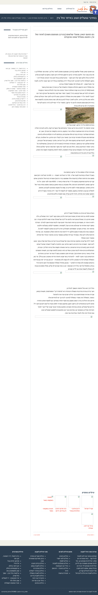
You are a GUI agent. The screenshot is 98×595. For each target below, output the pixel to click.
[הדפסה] (39, 28)
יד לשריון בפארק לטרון (18, 99)
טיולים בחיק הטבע (37, 563)
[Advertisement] (79, 53)
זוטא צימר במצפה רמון (18, 107)
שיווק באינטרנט (6, 592)
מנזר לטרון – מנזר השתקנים (17, 91)
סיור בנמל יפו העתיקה (18, 103)
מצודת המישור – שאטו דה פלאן (16, 89)
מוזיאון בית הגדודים (19, 95)
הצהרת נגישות (63, 573)
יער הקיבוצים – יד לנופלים (17, 83)
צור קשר (85, 2)
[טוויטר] (43, 28)
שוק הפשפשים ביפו (19, 78)
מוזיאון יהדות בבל (20, 70)
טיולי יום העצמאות (62, 566)
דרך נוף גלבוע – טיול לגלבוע (16, 105)
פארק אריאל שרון (20, 101)
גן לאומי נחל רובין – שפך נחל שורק (14, 80)
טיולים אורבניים (38, 568)
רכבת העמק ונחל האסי (18, 93)
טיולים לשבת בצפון (37, 566)
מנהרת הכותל (21, 97)
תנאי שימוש (72, 592)
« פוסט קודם (90, 535)
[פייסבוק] (46, 28)
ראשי (51, 18)
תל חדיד (22, 72)
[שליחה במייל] (35, 28)
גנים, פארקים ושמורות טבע (37, 18)
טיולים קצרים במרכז (37, 556)
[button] (95, 12)
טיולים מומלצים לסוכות (60, 563)
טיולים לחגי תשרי (62, 558)
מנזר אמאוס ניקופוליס (18, 87)
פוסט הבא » (36, 535)
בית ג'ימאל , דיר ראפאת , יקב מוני (15, 68)
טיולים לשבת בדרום (37, 576)
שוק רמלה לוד (21, 85)
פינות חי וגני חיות (38, 578)
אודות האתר (92, 2)
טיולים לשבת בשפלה (37, 573)
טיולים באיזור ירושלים (36, 571)
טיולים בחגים (63, 556)
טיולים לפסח (64, 561)
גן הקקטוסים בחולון (19, 76)
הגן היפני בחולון (20, 74)
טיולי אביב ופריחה (38, 581)
